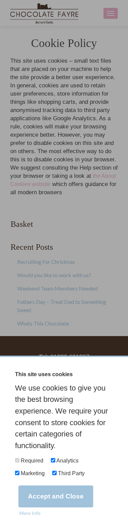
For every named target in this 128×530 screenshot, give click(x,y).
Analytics (67, 461)
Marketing (32, 473)
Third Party (71, 473)
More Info (30, 513)
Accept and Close (56, 496)
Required (31, 461)
